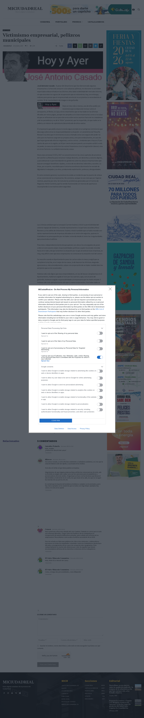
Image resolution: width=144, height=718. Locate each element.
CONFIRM (56, 420)
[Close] (111, 290)
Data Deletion (59, 428)
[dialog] (72, 359)
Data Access (72, 428)
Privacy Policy (85, 428)
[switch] (100, 333)
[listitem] (72, 328)
